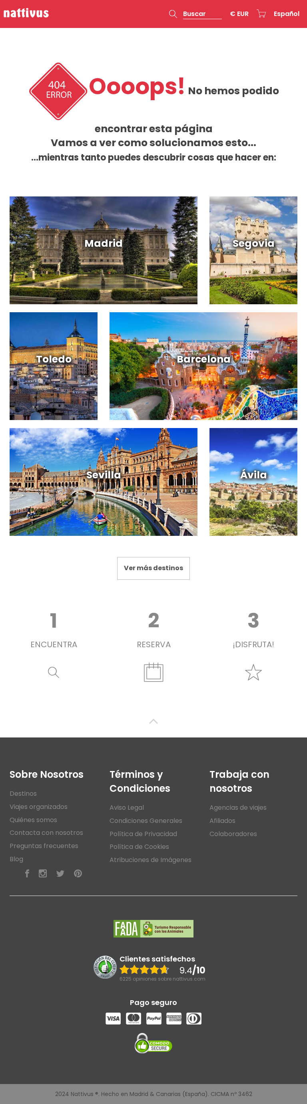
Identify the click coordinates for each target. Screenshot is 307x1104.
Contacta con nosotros (46, 832)
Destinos (23, 793)
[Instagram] (43, 874)
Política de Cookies (139, 846)
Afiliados (222, 820)
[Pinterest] (78, 874)
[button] (195, 14)
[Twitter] (60, 874)
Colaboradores (233, 833)
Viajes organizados (39, 806)
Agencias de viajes (238, 807)
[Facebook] (27, 874)
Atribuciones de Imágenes (150, 859)
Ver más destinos (153, 568)
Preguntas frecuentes (44, 845)
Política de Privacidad (143, 833)
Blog (16, 859)
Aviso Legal (127, 807)
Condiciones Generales (146, 820)
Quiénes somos (33, 820)
